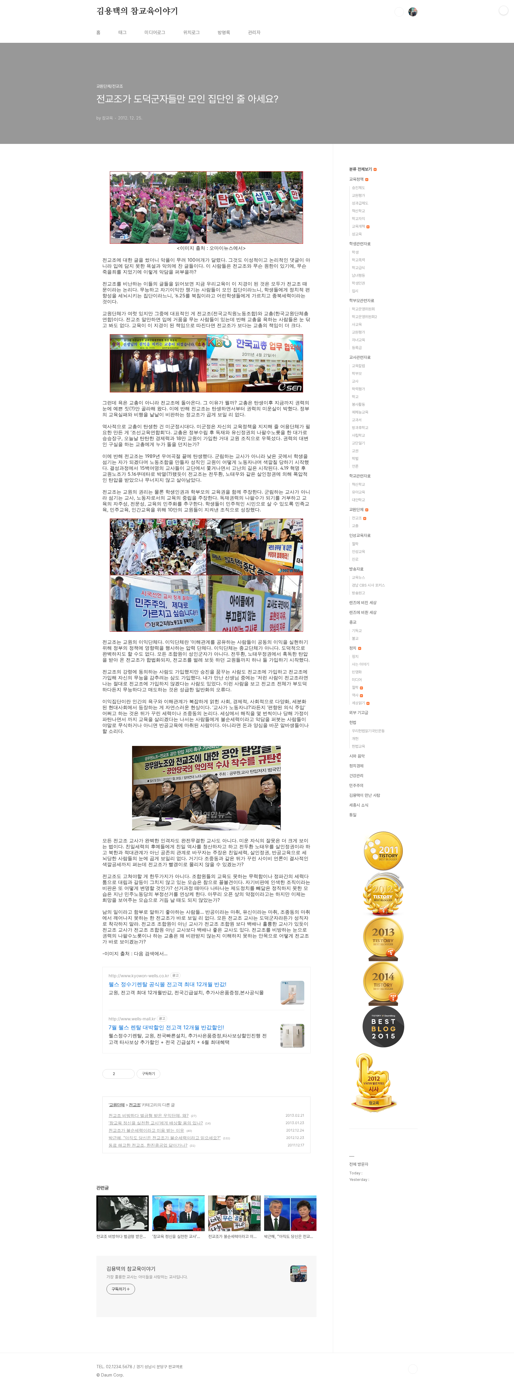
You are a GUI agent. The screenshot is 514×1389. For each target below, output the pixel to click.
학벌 (355, 458)
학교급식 (358, 267)
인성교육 (358, 551)
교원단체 (117, 1104)
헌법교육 (358, 746)
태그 (122, 32)
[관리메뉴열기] (503, 10)
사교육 (357, 324)
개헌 (355, 738)
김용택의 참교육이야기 (137, 11)
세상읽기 (359, 703)
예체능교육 (360, 412)
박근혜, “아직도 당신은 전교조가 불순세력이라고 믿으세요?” (165, 1137)
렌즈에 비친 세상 (363, 602)
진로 (355, 559)
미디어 (357, 680)
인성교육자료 (360, 535)
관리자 (254, 32)
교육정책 (357, 179)
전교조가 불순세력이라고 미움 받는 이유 (146, 1130)
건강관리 (356, 775)
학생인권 (358, 283)
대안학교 (358, 500)
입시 (355, 291)
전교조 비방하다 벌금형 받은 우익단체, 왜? (149, 1115)
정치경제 (356, 765)
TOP (413, 1369)
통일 (352, 815)
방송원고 (358, 593)
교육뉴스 (358, 577)
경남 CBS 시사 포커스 (368, 585)
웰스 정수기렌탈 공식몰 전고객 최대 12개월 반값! (167, 984)
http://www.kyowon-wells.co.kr (139, 975)
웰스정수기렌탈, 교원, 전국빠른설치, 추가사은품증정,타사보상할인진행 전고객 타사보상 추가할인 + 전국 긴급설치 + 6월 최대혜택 (188, 1039)
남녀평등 (358, 275)
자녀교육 (358, 340)
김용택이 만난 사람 (364, 795)
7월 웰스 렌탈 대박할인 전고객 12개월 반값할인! (166, 1027)
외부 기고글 (358, 712)
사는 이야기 (360, 664)
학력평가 (358, 389)
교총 (355, 526)
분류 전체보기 (361, 169)
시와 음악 (357, 756)
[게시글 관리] (128, 1073)
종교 (352, 622)
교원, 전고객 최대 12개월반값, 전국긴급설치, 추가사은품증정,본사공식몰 (186, 992)
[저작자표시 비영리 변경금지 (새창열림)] (168, 1073)
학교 (355, 397)
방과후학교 (360, 427)
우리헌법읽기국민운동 (368, 731)
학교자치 (358, 218)
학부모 (357, 373)
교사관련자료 (360, 357)
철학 (355, 544)
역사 (355, 695)
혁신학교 (358, 211)
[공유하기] (120, 1073)
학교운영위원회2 (364, 317)
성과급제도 (360, 203)
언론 (355, 466)
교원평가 (358, 195)
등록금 (357, 347)
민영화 (357, 672)
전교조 (134, 1104)
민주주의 (356, 785)
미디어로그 (155, 32)
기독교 (357, 630)
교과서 (357, 420)
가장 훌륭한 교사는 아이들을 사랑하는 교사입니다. (147, 1277)
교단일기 (358, 443)
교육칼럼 (358, 366)
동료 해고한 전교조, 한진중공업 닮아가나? (148, 1145)
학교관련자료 (360, 476)
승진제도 (358, 188)
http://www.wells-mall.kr (132, 1018)
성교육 (357, 234)
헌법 (352, 722)
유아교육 (358, 492)
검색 (399, 11)
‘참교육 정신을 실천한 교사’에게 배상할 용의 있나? (156, 1122)
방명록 (224, 32)
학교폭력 (358, 260)
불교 (355, 638)
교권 (355, 451)
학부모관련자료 (361, 300)
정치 (353, 648)
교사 (355, 381)
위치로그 (191, 32)
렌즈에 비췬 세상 (363, 612)
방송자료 (356, 569)
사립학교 (358, 435)
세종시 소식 (358, 805)
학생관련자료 (360, 243)
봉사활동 (358, 404)
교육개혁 (359, 226)
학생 (355, 252)
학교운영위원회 (363, 309)
